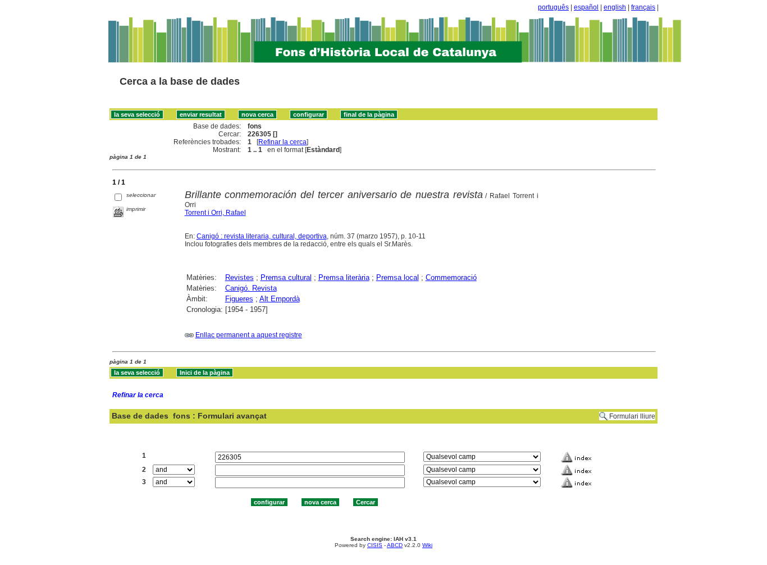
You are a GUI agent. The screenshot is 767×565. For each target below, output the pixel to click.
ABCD (395, 545)
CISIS (374, 545)
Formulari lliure (632, 416)
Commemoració (451, 277)
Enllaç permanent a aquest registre (248, 335)
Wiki (427, 545)
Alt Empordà (279, 299)
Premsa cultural (286, 277)
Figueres (239, 299)
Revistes (239, 277)
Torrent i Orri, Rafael (215, 213)
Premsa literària (343, 277)
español (586, 7)
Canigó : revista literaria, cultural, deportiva (262, 236)
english (615, 7)
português (553, 7)
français (643, 7)
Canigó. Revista (251, 288)
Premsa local (397, 277)
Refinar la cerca (282, 142)
